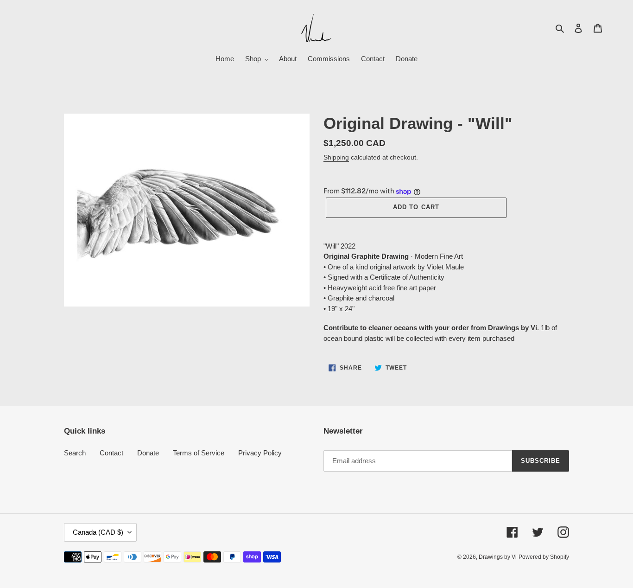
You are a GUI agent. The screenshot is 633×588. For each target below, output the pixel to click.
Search (75, 453)
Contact (111, 453)
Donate (148, 453)
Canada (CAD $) (98, 532)
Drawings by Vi (498, 557)
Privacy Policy (260, 453)
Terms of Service (198, 453)
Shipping (336, 157)
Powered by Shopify (544, 557)
